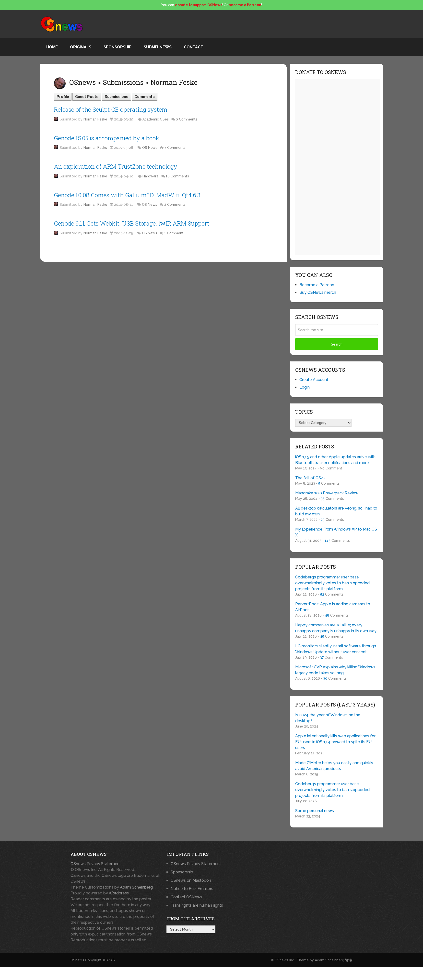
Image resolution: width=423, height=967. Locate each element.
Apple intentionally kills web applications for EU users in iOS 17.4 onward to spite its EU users (335, 742)
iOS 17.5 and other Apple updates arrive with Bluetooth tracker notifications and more (335, 460)
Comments (144, 96)
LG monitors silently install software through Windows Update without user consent (335, 649)
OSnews (77, 960)
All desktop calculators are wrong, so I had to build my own (336, 511)
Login (304, 387)
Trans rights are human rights (197, 905)
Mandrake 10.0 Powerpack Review (326, 493)
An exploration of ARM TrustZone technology (115, 166)
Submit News (158, 47)
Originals (80, 47)
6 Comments (186, 119)
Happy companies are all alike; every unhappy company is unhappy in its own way (335, 628)
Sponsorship (117, 47)
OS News (149, 148)
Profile (63, 96)
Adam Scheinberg (136, 887)
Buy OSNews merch (317, 292)
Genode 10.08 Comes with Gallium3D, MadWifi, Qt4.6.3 (127, 195)
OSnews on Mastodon (191, 880)
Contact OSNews (186, 897)
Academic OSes (155, 119)
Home (52, 47)
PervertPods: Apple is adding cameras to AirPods (332, 607)
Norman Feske (95, 119)
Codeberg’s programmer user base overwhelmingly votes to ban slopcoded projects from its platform (332, 583)
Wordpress (119, 893)
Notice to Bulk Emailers (192, 888)
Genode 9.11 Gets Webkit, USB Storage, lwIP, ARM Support (131, 223)
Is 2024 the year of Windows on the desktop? (327, 718)
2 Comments (175, 204)
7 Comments (175, 148)
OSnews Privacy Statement (95, 863)
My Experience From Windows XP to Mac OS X (336, 532)
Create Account (313, 379)
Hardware (150, 176)
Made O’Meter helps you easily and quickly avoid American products (334, 766)
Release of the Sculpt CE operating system (110, 109)
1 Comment (174, 233)
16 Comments (177, 176)
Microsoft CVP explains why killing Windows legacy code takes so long (335, 670)
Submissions (116, 96)
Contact (193, 47)
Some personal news (314, 810)
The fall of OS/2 (310, 478)
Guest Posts (86, 96)
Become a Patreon (316, 284)
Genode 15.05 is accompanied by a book (106, 138)
